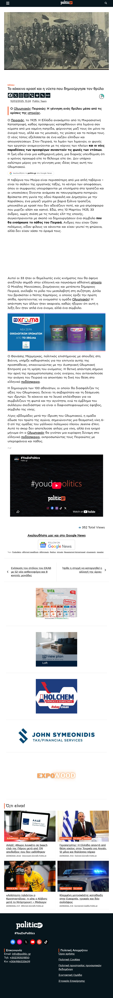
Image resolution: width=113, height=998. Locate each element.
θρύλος (53, 552)
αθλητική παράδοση (30, 552)
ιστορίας (34, 112)
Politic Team (39, 101)
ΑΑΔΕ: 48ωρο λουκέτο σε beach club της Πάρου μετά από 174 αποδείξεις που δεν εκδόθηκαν (26, 848)
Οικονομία (34, 838)
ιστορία (96, 282)
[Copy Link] (42, 95)
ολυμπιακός (91, 552)
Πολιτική (87, 838)
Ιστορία (60, 552)
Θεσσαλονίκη (65, 888)
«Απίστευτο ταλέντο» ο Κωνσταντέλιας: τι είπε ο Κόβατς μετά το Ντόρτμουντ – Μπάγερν (26, 898)
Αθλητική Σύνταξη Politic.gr (32, 906)
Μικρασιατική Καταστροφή (74, 552)
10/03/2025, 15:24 (20, 101)
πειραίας (100, 552)
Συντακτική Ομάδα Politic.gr (86, 906)
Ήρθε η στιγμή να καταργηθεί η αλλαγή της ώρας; (82, 570)
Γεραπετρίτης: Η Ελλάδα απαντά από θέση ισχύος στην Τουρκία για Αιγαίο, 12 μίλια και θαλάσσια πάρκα (83, 848)
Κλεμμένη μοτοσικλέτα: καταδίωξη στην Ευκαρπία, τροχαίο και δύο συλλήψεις (81, 898)
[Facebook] (10, 95)
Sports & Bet (12, 888)
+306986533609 (19, 961)
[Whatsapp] (26, 95)
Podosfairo (16, 552)
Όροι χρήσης (67, 954)
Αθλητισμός (44, 552)
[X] (15, 95)
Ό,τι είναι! (24, 838)
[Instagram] (21, 95)
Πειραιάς (17, 120)
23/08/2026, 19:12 (67, 856)
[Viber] (31, 95)
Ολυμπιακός (22, 108)
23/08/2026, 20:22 (13, 856)
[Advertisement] (56, 254)
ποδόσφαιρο (30, 381)
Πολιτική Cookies (69, 959)
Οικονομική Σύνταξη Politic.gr (34, 856)
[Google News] (47, 95)
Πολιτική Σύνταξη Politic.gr (86, 856)
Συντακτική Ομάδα (70, 975)
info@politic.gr (21, 954)
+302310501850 (19, 957)
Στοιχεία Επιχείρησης (72, 981)
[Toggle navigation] (7, 3)
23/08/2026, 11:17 (13, 906)
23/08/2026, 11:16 (66, 906)
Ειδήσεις (11, 85)
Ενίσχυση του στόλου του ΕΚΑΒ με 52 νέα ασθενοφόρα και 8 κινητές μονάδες (31, 572)
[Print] (37, 95)
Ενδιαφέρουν (12, 838)
